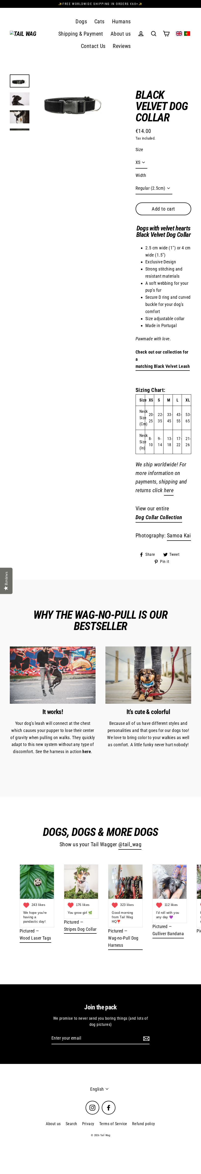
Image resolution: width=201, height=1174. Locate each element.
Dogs (81, 21)
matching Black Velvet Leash (163, 366)
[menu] (183, 33)
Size (139, 149)
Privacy (88, 1123)
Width (141, 175)
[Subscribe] (146, 1038)
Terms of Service (113, 1123)
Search (71, 1123)
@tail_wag (129, 844)
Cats (99, 21)
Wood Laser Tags (35, 938)
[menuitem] (179, 33)
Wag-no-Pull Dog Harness (123, 941)
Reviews (122, 46)
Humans (121, 21)
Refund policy (143, 1123)
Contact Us (93, 46)
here (169, 490)
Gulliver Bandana (168, 933)
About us (121, 34)
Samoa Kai (179, 535)
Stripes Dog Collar (80, 929)
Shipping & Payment (80, 34)
